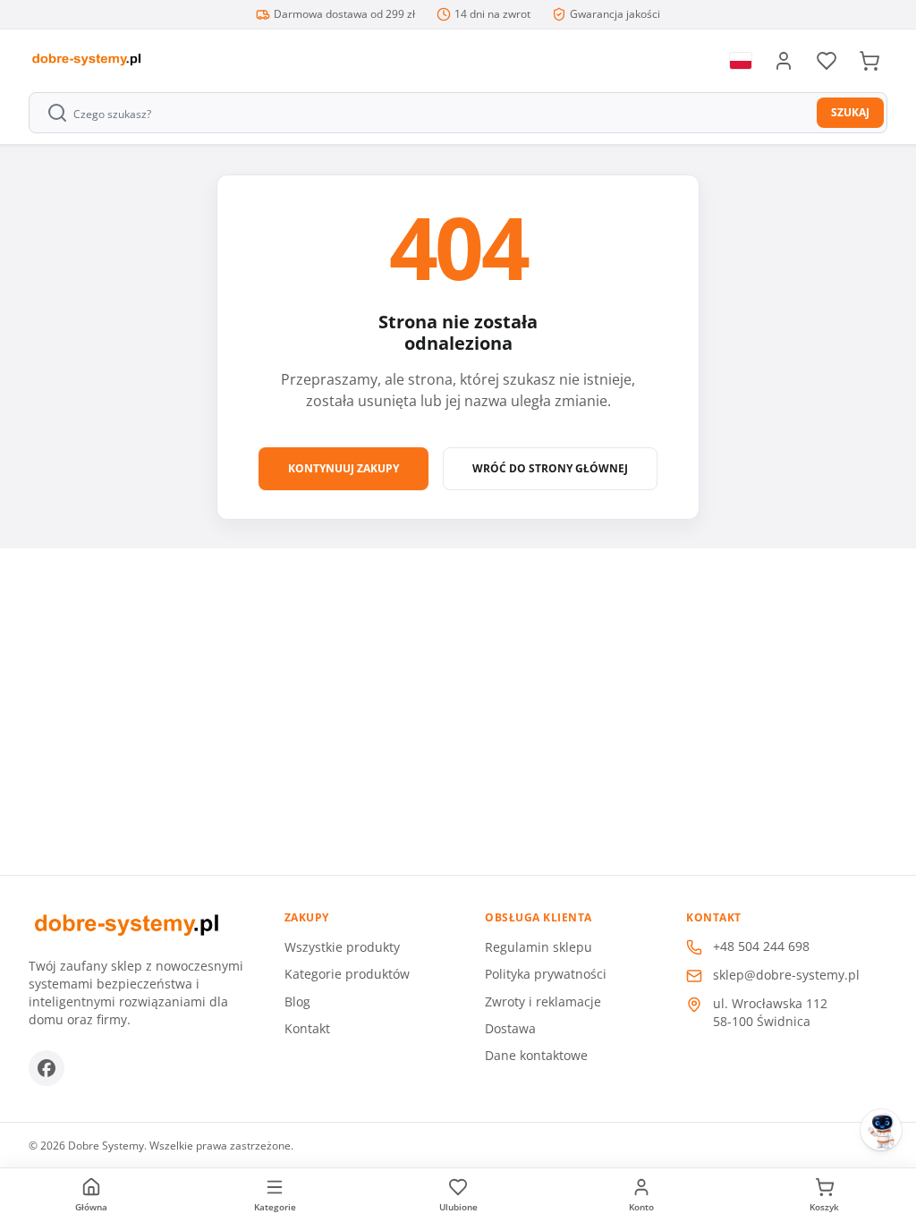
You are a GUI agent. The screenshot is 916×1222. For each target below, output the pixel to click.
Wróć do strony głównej (550, 468)
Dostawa (510, 1028)
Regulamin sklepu (538, 946)
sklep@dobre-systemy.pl (786, 974)
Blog (297, 1001)
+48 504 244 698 (761, 946)
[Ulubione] (826, 61)
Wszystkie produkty (342, 946)
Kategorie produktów (347, 973)
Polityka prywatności (545, 973)
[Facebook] (46, 1068)
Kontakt (307, 1028)
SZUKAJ (850, 112)
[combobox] (424, 113)
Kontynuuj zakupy (343, 468)
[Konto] (784, 61)
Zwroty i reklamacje (543, 1001)
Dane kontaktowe (536, 1055)
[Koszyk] (869, 61)
